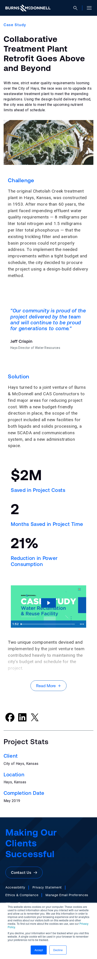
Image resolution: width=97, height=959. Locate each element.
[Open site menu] (87, 8)
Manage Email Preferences (67, 895)
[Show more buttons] (82, 624)
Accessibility (15, 887)
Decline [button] (58, 950)
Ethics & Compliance (21, 895)
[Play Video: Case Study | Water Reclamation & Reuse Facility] (48, 603)
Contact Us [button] (22, 872)
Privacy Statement (47, 887)
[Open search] (77, 8)
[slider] (48, 624)
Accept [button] (39, 950)
